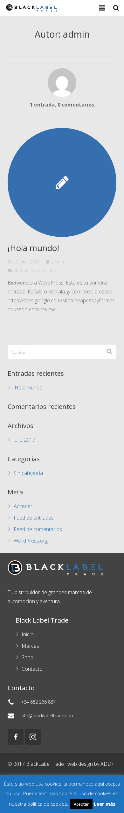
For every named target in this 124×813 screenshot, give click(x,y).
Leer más (104, 804)
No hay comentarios (35, 271)
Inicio (28, 634)
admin (57, 262)
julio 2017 (24, 439)
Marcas (30, 645)
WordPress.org (31, 540)
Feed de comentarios (38, 529)
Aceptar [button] (81, 804)
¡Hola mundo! (33, 248)
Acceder (23, 506)
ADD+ (107, 763)
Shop (27, 657)
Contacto (32, 668)
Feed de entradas (34, 517)
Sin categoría (28, 473)
